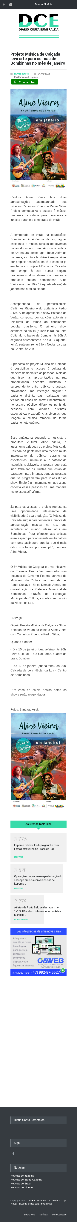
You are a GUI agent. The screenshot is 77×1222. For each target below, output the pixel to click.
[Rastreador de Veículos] (38, 953)
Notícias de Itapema (22, 1175)
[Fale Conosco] (10, 4)
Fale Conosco (59, 1214)
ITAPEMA (18, 857)
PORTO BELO (21, 919)
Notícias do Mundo (21, 1187)
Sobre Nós (29, 1214)
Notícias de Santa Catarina (26, 1179)
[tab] (38, 826)
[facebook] (4, 4)
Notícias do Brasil (20, 1183)
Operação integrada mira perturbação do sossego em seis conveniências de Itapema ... (38, 880)
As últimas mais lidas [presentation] (38, 824)
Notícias (43, 1214)
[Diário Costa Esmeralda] (38, 30)
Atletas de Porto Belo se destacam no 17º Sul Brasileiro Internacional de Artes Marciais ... (37, 911)
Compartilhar (26, 82)
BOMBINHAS (21, 73)
